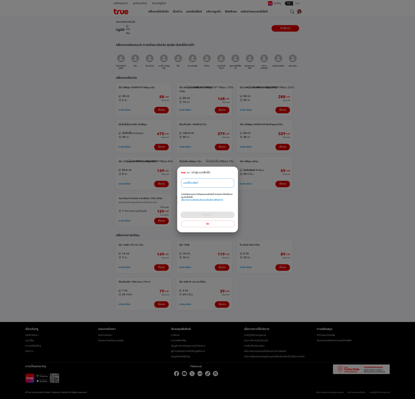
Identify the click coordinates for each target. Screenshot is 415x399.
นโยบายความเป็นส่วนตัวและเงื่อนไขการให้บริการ (202, 200)
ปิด (207, 224)
